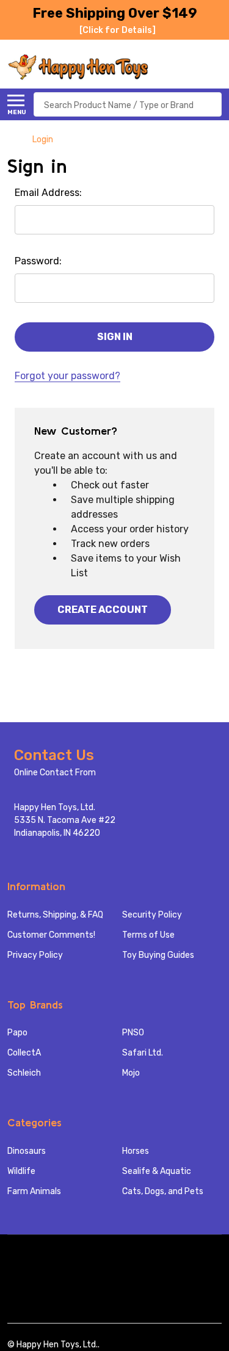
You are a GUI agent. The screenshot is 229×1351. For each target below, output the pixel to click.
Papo (17, 1032)
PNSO (133, 1032)
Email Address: (48, 192)
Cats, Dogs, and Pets (162, 1191)
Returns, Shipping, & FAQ (55, 915)
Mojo (131, 1073)
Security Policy (152, 915)
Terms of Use (148, 935)
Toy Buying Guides (158, 955)
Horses (135, 1151)
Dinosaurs (26, 1151)
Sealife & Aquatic (156, 1171)
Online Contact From (55, 772)
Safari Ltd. (142, 1053)
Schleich (24, 1073)
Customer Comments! (51, 935)
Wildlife (21, 1171)
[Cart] (215, 67)
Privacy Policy (35, 955)
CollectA (24, 1053)
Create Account (102, 609)
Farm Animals (34, 1191)
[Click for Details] (117, 30)
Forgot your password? (67, 376)
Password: (38, 261)
